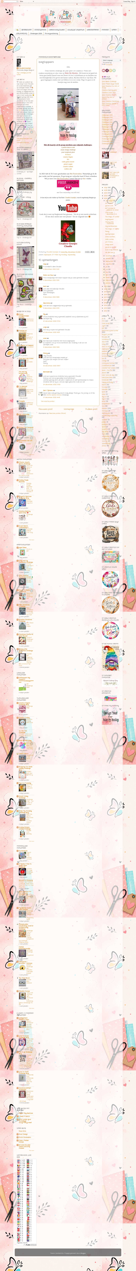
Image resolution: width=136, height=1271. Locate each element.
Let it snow (109, 242)
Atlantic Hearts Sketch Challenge (24, 463)
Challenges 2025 (107, 144)
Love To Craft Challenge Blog (24, 1072)
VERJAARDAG (21, 33)
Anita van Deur (48, 275)
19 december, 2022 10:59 (51, 280)
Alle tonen (31, 454)
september (110, 261)
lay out (104, 397)
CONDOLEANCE (40, 30)
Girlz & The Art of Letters (108, 98)
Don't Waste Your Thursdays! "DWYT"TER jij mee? (25, 1121)
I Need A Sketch (24, 1116)
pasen (104, 422)
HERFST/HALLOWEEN (57, 30)
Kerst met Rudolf (113, 163)
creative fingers (68, 157)
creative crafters (68, 166)
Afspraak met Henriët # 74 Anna (29, 336)
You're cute (109, 206)
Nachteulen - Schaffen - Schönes (25, 962)
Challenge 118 (29, 515)
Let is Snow (109, 203)
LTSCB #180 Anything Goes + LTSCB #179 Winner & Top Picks (29, 1043)
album (104, 342)
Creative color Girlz (109, 93)
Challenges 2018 (107, 127)
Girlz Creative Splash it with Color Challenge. (29, 378)
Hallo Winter (109, 239)
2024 (106, 193)
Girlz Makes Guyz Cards (110, 84)
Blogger (83, 1253)
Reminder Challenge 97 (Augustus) (29, 952)
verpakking (105, 439)
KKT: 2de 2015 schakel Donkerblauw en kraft (114, 175)
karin (44, 286)
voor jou (105, 441)
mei (107, 272)
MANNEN (105, 30)
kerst (103, 392)
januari (108, 283)
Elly (44, 314)
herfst (104, 385)
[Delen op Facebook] (92, 252)
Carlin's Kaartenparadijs (24, 948)
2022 (106, 198)
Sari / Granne (48, 390)
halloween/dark (107, 378)
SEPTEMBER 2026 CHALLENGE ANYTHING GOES (29, 915)
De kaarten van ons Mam (25, 441)
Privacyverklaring (51, 33)
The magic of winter (112, 217)
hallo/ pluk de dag (108, 375)
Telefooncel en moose (30, 320)
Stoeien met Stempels (26, 427)
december (109, 201)
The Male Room (24, 978)
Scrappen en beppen (26, 345)
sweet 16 (105, 429)
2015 (105, 303)
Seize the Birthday (25, 740)
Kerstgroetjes (109, 234)
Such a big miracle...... (111, 250)
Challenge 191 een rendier (29, 580)
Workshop (105, 339)
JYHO (104, 326)
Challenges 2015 (107, 120)
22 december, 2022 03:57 (51, 366)
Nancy (45, 353)
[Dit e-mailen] (86, 252)
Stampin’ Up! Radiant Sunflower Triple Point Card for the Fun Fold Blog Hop (26, 884)
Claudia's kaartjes (70, 197)
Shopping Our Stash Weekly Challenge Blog (25, 768)
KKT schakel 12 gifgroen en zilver (111, 209)
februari (109, 280)
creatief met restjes (109, 368)
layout (104, 399)
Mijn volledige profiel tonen (24, 74)
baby (103, 344)
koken (104, 394)
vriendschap (106, 444)
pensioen (105, 424)
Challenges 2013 (107, 115)
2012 (105, 311)
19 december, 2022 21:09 (51, 308)
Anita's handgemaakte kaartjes (24, 315)
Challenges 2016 (107, 122)
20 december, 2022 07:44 (51, 321)
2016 (105, 300)
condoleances (107, 366)
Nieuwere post (45, 409)
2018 (105, 295)
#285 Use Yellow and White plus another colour (29, 818)
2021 (105, 286)
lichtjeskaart (106, 404)
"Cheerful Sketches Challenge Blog (25, 497)
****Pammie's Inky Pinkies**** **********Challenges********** (26, 680)
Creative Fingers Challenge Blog (24, 704)
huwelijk (104, 387)
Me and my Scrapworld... (23, 372)
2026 (106, 188)
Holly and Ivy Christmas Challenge (26, 561)
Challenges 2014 (107, 117)
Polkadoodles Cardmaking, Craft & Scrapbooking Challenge (26, 926)
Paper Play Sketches (26, 1113)
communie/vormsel (108, 363)
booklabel (105, 356)
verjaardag (71, 255)
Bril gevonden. (29, 361)
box (103, 358)
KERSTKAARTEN (93, 30)
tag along (105, 432)
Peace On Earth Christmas (24, 591)
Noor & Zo (22, 1131)
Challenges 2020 (107, 132)
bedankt (104, 351)
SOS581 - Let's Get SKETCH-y (29, 773)
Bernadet (46, 372)
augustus (109, 264)
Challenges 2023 (107, 139)
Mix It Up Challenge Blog (25, 1053)
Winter (28, 444)
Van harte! (30, 347)
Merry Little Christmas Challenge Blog (26, 650)
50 (102, 319)
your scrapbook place (68, 152)
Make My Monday (71, 73)
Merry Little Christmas (109, 223)
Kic (68, 159)
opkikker (104, 420)
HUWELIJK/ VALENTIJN (76, 30)
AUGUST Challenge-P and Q (29, 639)
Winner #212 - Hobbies (29, 981)
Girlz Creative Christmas (110, 101)
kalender (105, 389)
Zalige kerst (109, 245)
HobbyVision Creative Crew (24, 1019)
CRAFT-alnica (23, 754)
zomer (104, 446)
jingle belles (22, 548)
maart (108, 278)
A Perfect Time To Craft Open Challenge (25, 865)
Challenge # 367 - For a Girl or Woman (30, 802)
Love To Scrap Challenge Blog (24, 1036)
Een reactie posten (47, 401)
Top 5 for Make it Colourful (29, 786)
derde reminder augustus (29, 501)
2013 (105, 308)
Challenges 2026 (36, 33)
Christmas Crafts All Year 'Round (26, 635)
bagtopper (47, 255)
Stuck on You (29, 550)
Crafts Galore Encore (54, 395)
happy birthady (107, 382)
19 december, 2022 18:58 (51, 297)
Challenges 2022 (107, 136)
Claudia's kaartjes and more (24, 139)
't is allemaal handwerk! (23, 387)
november (109, 256)
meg (44, 264)
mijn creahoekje (24, 414)
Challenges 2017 (107, 125)
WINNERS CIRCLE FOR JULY (29, 530)
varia (103, 434)
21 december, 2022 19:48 (51, 347)
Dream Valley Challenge (23, 797)
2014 (105, 305)
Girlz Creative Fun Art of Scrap (110, 87)
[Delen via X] (90, 252)
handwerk (105, 380)
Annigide (22, 401)
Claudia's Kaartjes (23, 143)
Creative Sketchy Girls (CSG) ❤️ (24, 512)
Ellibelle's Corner (24, 991)
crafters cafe (68, 169)
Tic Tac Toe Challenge (23, 731)
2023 (106, 196)
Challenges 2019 (107, 129)
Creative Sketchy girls (109, 90)
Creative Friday (24, 718)
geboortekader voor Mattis (29, 391)
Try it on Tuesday (25, 783)
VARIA (114, 30)
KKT (103, 328)
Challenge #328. (29, 707)
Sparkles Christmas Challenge (25, 620)
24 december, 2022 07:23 (51, 384)
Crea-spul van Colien (26, 358)
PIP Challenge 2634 (29, 685)
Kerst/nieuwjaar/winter (110, 331)
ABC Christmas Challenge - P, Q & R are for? (29, 611)
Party (107, 231)
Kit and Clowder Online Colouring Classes (24, 1146)
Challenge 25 (29, 897)
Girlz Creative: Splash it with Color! (110, 104)
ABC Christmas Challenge (24, 605)
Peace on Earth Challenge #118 (29, 595)
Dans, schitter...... (110, 237)
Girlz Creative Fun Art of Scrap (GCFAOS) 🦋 (25, 893)
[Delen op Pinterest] (94, 252)
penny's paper (68, 164)
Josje (45, 327)
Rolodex (104, 337)
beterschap (106, 354)
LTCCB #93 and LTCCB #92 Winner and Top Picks (29, 1079)
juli (107, 267)
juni (107, 269)
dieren (104, 373)
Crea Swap (106, 323)
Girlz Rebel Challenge (109, 81)
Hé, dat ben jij (110, 252)
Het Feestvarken (76, 174)
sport (104, 427)
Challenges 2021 (107, 134)
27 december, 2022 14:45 (51, 397)
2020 (106, 289)
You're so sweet (110, 247)
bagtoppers (109, 219)
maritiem (105, 411)
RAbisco (68, 154)
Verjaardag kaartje (29, 430)
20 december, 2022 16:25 (51, 332)
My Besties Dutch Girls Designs (25, 909)
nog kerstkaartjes (111, 226)
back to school (107, 347)
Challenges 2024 (107, 141)
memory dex (106, 413)
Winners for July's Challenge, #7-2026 (29, 871)
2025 (106, 190)
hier (84, 179)
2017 (105, 297)
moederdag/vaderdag (109, 416)
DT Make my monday (59, 255)
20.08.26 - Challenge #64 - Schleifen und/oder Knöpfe (29, 969)
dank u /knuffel (107, 370)
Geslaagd (113, 152)
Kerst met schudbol (29, 417)
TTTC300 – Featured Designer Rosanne (25, 735)
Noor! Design (23, 1134)
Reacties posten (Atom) (57, 413)
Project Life (106, 335)
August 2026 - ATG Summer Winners (29, 855)
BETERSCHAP (26, 30)
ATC (103, 321)
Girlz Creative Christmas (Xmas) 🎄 (26, 576)
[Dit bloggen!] (88, 252)
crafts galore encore (68, 162)
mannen (104, 408)
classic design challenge (68, 150)
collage (104, 361)
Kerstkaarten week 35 (29, 404)
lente (103, 401)
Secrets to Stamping (26, 880)
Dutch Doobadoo (25, 1137)
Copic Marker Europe (24, 1141)
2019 (105, 292)
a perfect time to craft (68, 147)
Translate (109, 65)
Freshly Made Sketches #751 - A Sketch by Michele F (29, 487)
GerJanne (46, 303)
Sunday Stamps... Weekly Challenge (25, 828)
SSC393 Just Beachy (28, 832)
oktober (109, 259)
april (107, 275)
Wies (44, 338)
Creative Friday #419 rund (29, 721)
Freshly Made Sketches (23, 481)
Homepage (69, 409)
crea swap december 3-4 (111, 213)
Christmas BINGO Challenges (25, 1089)
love (103, 406)
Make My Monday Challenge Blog (25, 812)
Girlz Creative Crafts (109, 95)
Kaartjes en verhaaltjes (23, 331)
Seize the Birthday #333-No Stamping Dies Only (29, 745)
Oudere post (91, 409)
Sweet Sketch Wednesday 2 (23, 527)
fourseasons (23, 851)
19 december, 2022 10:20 (51, 269)
